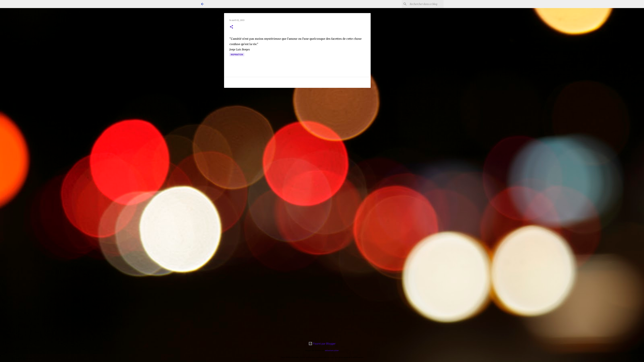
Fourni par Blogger (324, 343)
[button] (231, 27)
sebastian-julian (332, 350)
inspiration (237, 54)
